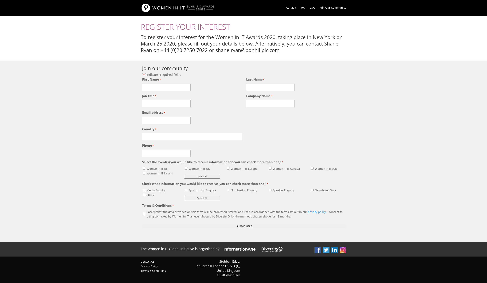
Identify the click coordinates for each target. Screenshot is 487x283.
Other (150, 195)
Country (149, 129)
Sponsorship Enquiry (202, 190)
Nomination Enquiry (244, 190)
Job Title (149, 96)
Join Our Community (333, 7)
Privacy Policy (149, 266)
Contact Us (147, 261)
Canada (291, 7)
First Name (151, 79)
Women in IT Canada (286, 168)
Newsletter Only (325, 190)
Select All (202, 176)
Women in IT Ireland (160, 173)
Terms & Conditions (153, 271)
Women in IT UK (199, 168)
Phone (148, 145)
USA (312, 7)
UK (303, 7)
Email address (153, 112)
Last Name (255, 79)
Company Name (259, 96)
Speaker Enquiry (283, 190)
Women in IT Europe (244, 168)
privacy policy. (317, 212)
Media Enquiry (156, 190)
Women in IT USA (158, 168)
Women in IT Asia (326, 168)
